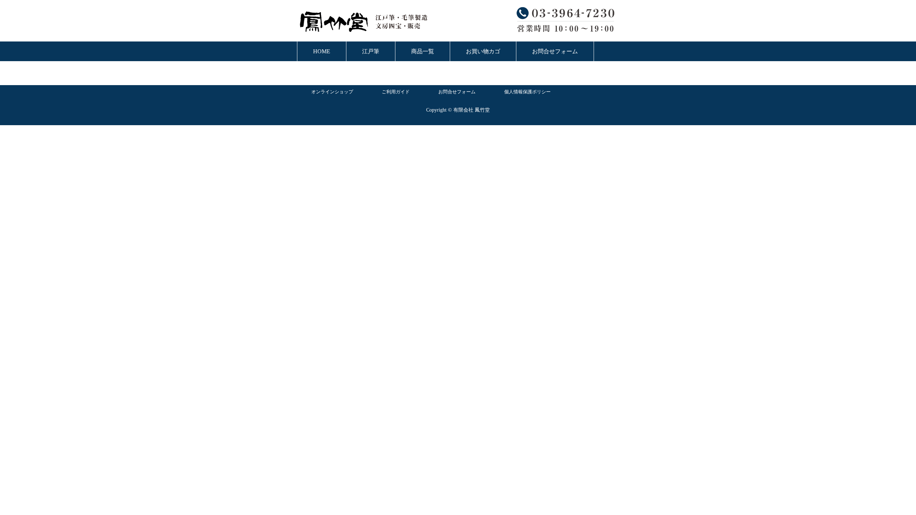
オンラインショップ (332, 91)
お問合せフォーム (555, 51)
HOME (321, 51)
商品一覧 (422, 51)
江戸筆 (370, 51)
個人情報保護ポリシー (527, 91)
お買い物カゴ (483, 51)
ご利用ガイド (396, 91)
